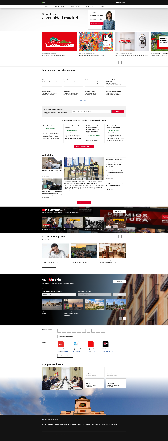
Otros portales (85, 433)
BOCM (44, 23)
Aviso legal (44, 433)
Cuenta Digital (121, 2)
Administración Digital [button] (58, 6)
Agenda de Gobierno (64, 25)
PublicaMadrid (96, 424)
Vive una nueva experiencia (85, 291)
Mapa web (51, 433)
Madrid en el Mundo (107, 424)
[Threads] (79, 429)
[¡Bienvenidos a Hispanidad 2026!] (96, 44)
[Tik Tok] (68, 429)
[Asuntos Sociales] (52, 92)
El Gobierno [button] (101, 6)
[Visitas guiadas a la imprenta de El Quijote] (112, 253)
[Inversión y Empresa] (94, 92)
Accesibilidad (77, 433)
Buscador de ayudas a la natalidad (50, 25)
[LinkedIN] (60, 429)
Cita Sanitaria (53, 23)
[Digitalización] (73, 92)
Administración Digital (74, 424)
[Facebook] (44, 429)
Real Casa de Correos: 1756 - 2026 (93, 229)
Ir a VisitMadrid (118, 281)
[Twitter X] (52, 429)
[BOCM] (102, 372)
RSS (115, 424)
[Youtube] (56, 429)
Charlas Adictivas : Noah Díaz (71, 229)
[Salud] (52, 80)
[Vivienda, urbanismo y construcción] (116, 80)
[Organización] (124, 383)
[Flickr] (72, 429)
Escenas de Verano (63, 23)
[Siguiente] (124, 62)
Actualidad (50, 424)
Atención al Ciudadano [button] (75, 6)
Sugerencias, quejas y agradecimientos (64, 433)
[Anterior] (120, 62)
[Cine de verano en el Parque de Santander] (84, 253)
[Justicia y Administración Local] (116, 92)
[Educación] (73, 80)
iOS (62, 351)
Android (66, 351)
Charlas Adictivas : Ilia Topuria (114, 229)
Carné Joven (73, 23)
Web (59, 351)
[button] (96, 23)
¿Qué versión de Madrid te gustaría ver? (52, 291)
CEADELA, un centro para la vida (51, 229)
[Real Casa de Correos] (124, 372)
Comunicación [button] (89, 6)
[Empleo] (94, 80)
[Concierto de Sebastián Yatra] (55, 253)
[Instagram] (48, 429)
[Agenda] (102, 383)
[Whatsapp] (64, 429)
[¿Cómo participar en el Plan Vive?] (132, 44)
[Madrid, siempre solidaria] (59, 44)
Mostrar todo (83, 100)
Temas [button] (46, 6)
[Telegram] (75, 429)
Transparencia (86, 424)
